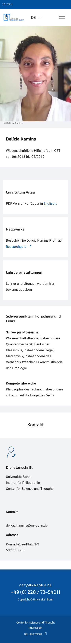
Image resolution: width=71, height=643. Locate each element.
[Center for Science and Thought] (14, 17)
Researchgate (16, 247)
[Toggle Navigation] (62, 17)
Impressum (35, 627)
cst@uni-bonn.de (35, 585)
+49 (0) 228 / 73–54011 (35, 592)
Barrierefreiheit (33, 633)
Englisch (50, 203)
